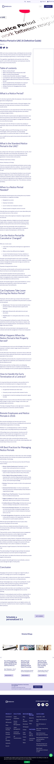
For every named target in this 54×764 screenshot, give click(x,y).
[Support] (40, 1)
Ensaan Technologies (17, 527)
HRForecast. (20, 585)
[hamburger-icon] (40, 6)
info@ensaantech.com (42, 701)
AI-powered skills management (12, 589)
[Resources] (47, 1)
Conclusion (5, 87)
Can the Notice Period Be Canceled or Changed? (14, 76)
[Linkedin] (38, 704)
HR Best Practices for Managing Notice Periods (14, 86)
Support (44, 1)
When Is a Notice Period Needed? (11, 74)
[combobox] (32, 2)
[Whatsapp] (42, 704)
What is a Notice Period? (9, 71)
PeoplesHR (14, 585)
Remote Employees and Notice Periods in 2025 (14, 84)
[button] (1, 48)
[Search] (25, 2)
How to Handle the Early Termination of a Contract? (15, 82)
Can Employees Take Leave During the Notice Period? (16, 77)
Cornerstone (8, 585)
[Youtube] (46, 704)
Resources (51, 1)
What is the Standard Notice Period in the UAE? (14, 72)
